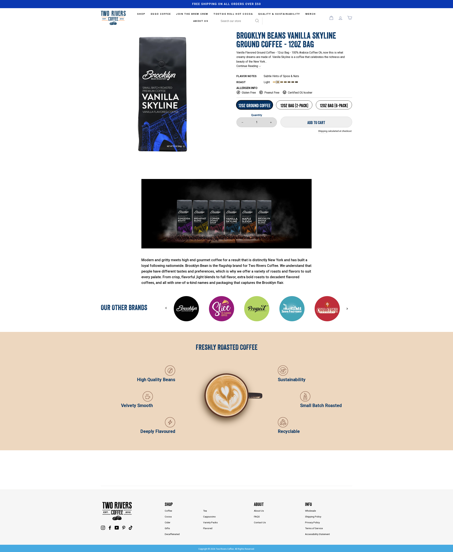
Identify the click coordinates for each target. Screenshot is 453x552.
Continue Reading (247, 66)
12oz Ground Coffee (255, 105)
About (259, 504)
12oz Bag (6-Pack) (334, 105)
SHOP (141, 14)
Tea (205, 510)
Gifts (167, 528)
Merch (310, 14)
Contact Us (260, 522)
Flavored (207, 528)
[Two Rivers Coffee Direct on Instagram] (103, 527)
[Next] (347, 308)
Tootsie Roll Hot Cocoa (233, 14)
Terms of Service (314, 528)
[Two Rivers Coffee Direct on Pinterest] (124, 527)
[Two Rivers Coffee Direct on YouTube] (117, 527)
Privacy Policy (312, 522)
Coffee (168, 510)
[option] (226, 4)
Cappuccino (209, 516)
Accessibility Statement (317, 534)
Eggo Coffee (161, 14)
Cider (167, 522)
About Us (200, 21)
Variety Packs (210, 522)
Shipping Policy (313, 516)
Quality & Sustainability (279, 14)
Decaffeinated (172, 534)
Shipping (322, 131)
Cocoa (168, 516)
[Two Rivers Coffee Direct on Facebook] (110, 527)
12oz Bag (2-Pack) (294, 105)
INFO (308, 504)
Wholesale (310, 510)
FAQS (257, 516)
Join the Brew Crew (192, 14)
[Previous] (166, 308)
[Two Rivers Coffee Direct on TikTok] (130, 527)
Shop (169, 504)
